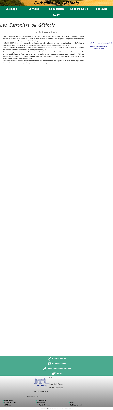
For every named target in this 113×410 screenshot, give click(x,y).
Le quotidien (56, 8)
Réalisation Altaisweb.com (65, 408)
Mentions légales (52, 408)
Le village (11, 8)
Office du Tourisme (43, 405)
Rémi (72, 403)
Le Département (76, 405)
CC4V (56, 15)
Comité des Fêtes (10, 403)
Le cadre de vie (79, 8)
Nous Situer (8, 401)
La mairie (33, 8)
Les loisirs (101, 8)
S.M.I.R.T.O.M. (41, 401)
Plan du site (44, 408)
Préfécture (41, 403)
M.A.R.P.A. (7, 405)
